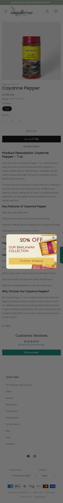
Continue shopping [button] (31, 261)
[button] (53, 237)
